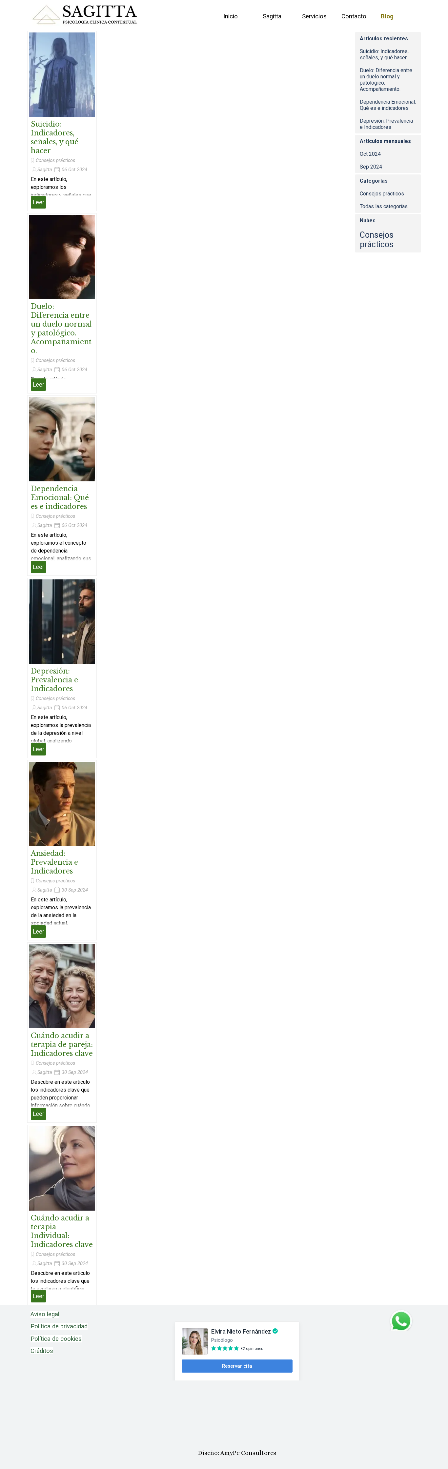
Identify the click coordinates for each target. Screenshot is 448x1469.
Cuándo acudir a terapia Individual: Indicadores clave (62, 1231)
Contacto (353, 16)
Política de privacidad (59, 1326)
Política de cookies (56, 1338)
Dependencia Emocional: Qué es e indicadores (60, 497)
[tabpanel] (71, 1332)
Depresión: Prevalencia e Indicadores (54, 680)
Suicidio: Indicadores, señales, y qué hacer (54, 137)
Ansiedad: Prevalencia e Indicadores (54, 862)
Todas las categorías (384, 206)
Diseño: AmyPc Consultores (237, 1452)
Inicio (230, 16)
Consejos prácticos (55, 160)
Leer (38, 202)
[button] (401, 1312)
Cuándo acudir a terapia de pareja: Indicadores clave (62, 1044)
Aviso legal (45, 1314)
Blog (387, 16)
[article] (62, 121)
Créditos (42, 1351)
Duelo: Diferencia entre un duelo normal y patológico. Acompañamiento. (61, 328)
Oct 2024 (370, 154)
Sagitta (272, 16)
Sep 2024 (371, 167)
